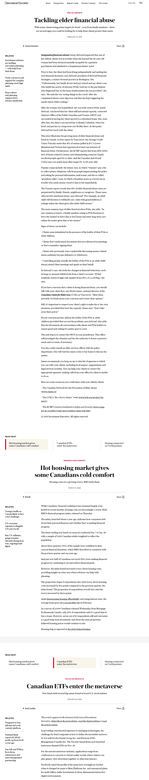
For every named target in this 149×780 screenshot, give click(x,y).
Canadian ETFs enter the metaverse (67, 444)
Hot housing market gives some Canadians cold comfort (24, 444)
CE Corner (103, 3)
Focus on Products (74, 679)
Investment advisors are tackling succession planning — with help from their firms (14, 65)
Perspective (59, 3)
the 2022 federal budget (79, 629)
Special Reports (74, 13)
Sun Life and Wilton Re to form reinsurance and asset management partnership (14, 755)
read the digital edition (89, 721)
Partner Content (88, 3)
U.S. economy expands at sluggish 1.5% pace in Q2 (14, 526)
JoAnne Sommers (31, 46)
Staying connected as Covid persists (114, 444)
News (48, 3)
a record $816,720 (71, 602)
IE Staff (27, 497)
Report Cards (72, 3)
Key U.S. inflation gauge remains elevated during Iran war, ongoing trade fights (14, 541)
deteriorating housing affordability (63, 599)
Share (119, 46)
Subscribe (131, 3)
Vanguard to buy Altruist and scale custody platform (13, 725)
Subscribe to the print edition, (64, 721)
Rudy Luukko (30, 708)
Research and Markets (74, 461)
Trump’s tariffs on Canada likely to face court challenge (14, 514)
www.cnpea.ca (49, 391)
